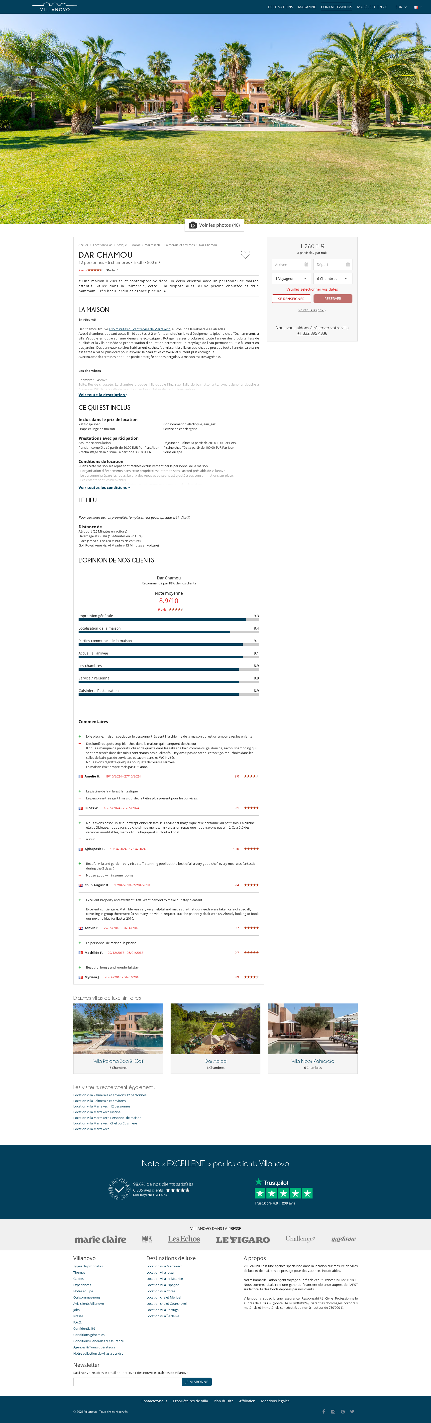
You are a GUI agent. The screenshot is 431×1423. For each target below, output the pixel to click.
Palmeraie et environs (179, 245)
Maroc (135, 245)
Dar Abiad (215, 1061)
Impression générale (96, 615)
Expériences (82, 1285)
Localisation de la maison (100, 628)
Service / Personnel (94, 678)
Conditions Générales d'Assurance (98, 1341)
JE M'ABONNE (197, 1381)
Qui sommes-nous (87, 1297)
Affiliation (247, 1401)
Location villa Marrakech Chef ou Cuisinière (105, 1123)
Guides (78, 1278)
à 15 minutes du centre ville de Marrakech (139, 329)
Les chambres (90, 665)
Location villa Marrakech (91, 1129)
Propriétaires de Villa (190, 1401)
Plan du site (223, 1401)
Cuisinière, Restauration (99, 690)
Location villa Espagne (162, 1285)
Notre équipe (83, 1291)
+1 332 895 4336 (312, 333)
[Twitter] (352, 1412)
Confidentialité (84, 1328)
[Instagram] (333, 1412)
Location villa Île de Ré (162, 1316)
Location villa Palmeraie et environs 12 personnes (109, 1095)
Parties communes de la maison (105, 640)
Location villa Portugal (162, 1310)
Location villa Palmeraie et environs (99, 1101)
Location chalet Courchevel (166, 1303)
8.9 (256, 665)
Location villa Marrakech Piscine (96, 1112)
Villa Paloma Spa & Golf (118, 1061)
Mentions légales (275, 1401)
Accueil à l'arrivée (93, 653)
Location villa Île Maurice (164, 1278)
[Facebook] (323, 1412)
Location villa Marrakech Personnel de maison (107, 1118)
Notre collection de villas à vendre (98, 1353)
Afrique (122, 245)
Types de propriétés (88, 1266)
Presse (78, 1316)
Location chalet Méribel (163, 1297)
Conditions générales (89, 1334)
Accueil (84, 245)
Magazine (307, 6)
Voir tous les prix (311, 310)
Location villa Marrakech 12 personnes (101, 1106)
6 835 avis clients (148, 1190)
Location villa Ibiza (160, 1272)
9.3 (256, 615)
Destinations (280, 6)
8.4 (256, 628)
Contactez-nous (336, 6)
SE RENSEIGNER (291, 298)
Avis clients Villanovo (88, 1303)
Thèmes (79, 1272)
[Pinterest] (343, 1412)
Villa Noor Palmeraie (313, 1061)
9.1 (256, 640)
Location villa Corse (160, 1291)
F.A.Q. (77, 1322)
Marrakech (152, 245)
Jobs (76, 1310)
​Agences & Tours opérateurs (94, 1347)
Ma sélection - (372, 6)
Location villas (102, 245)
